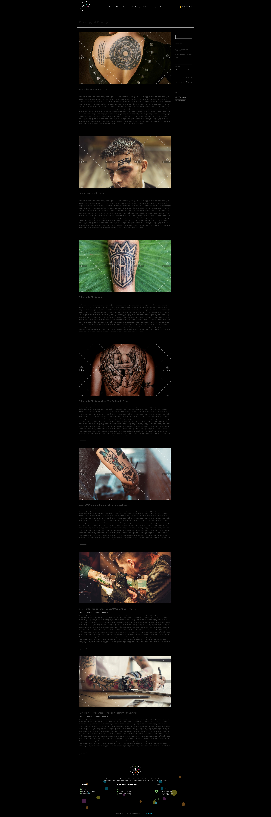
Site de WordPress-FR (180, 100)
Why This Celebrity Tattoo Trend (94, 89)
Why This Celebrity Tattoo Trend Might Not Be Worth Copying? (108, 713)
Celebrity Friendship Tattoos (92, 193)
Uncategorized (105, 93)
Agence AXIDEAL (150, 813)
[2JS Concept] (84, 6)
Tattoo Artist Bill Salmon (90, 297)
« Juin (176, 86)
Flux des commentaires (180, 99)
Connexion (177, 96)
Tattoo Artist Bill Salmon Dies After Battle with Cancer (104, 401)
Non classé (97, 93)
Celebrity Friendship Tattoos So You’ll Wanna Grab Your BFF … (107, 609)
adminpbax (90, 93)
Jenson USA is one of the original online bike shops (103, 505)
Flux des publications (180, 97)
